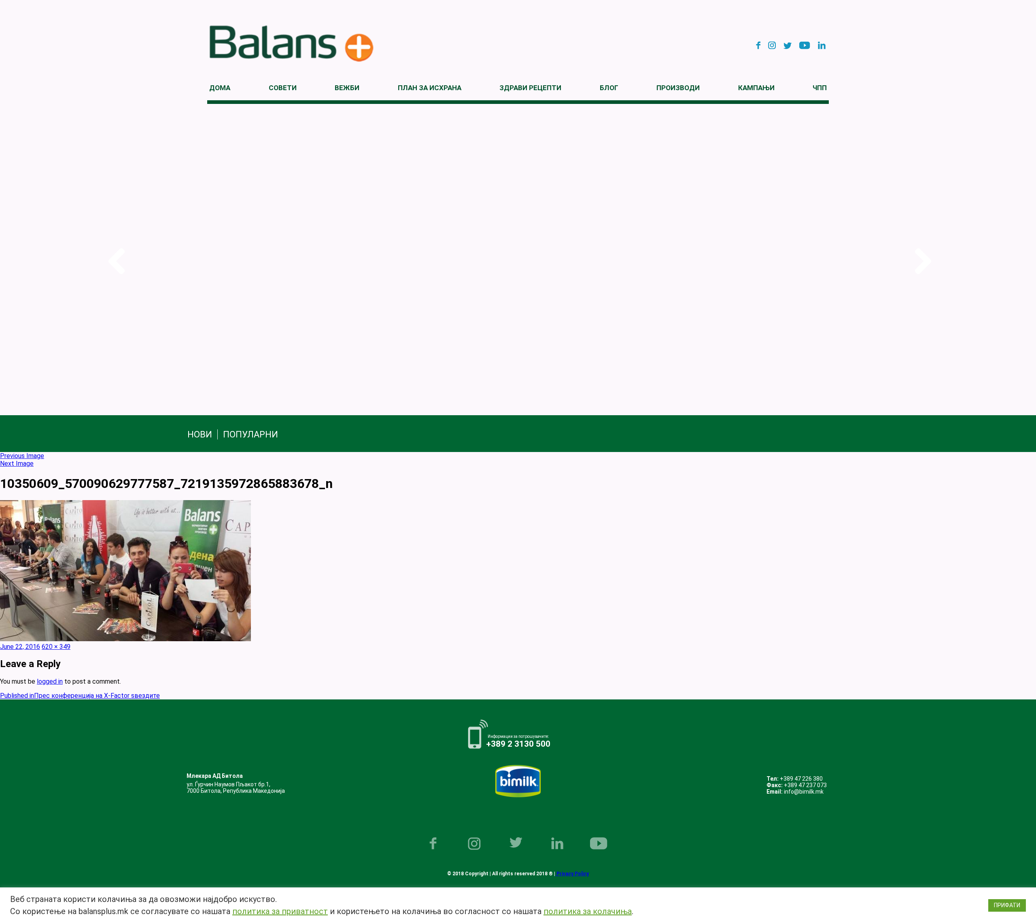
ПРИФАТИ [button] (1007, 905)
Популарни (250, 434)
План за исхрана (429, 88)
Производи (678, 88)
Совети (283, 88)
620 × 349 (56, 647)
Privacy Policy (572, 874)
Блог (609, 88)
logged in (50, 681)
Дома (219, 88)
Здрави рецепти (530, 88)
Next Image (17, 463)
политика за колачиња (587, 911)
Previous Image (22, 456)
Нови (199, 434)
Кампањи (756, 88)
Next (921, 261)
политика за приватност (280, 911)
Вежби (347, 88)
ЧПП (820, 88)
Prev (115, 261)
